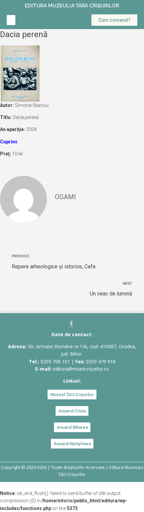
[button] (11, 20)
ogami (65, 197)
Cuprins (8, 141)
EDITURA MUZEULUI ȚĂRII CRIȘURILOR (72, 6)
